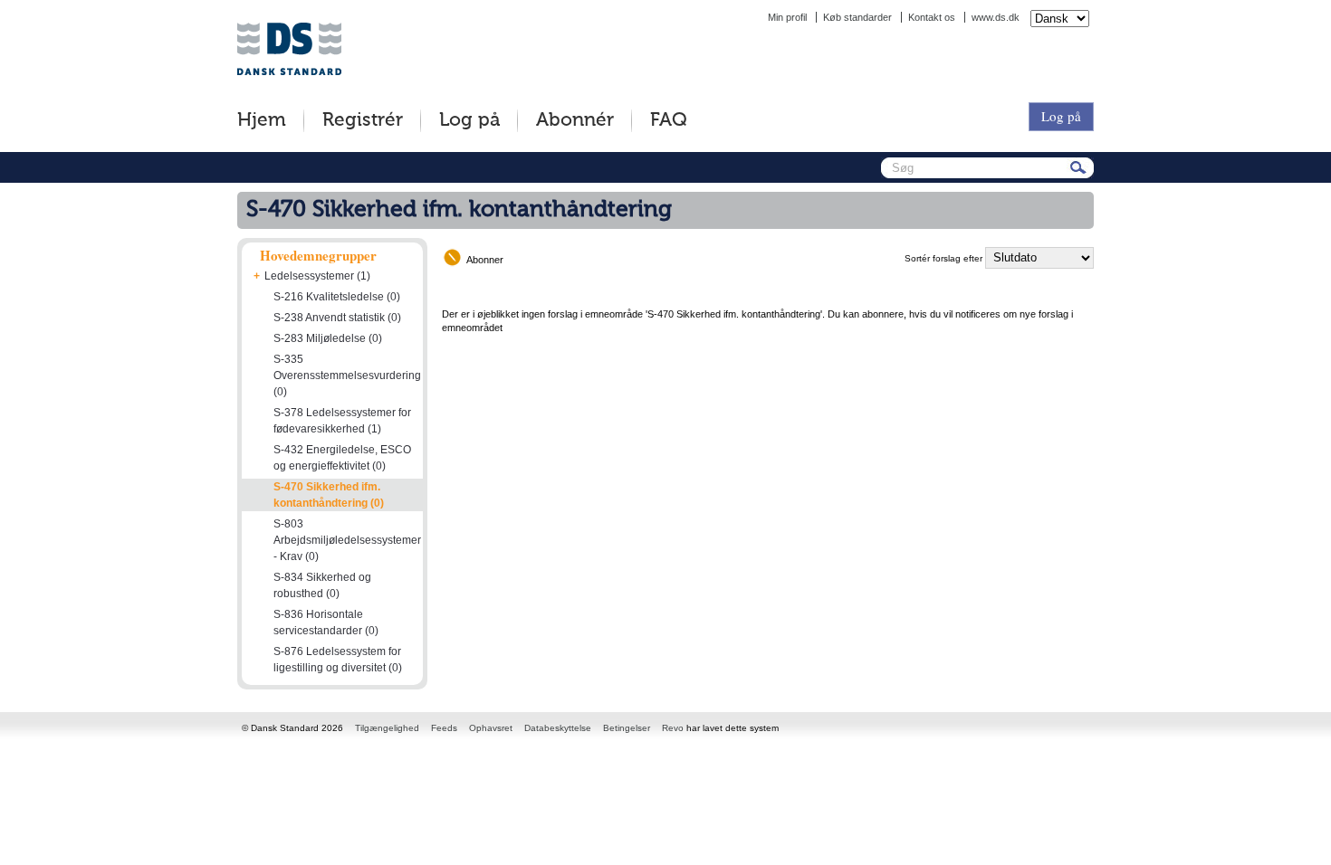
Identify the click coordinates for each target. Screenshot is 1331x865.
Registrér (362, 120)
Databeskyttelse (557, 728)
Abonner (484, 259)
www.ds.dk (996, 17)
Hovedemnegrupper (318, 255)
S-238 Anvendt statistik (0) (337, 317)
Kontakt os (931, 17)
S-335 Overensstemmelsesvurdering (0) (347, 375)
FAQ (668, 120)
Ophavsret (490, 728)
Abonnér (575, 120)
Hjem (261, 120)
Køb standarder (857, 17)
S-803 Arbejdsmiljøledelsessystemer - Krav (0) (347, 540)
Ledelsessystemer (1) (317, 276)
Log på (469, 120)
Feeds (444, 728)
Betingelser (626, 728)
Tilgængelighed (387, 728)
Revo (673, 728)
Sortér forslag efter (943, 258)
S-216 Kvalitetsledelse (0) (336, 296)
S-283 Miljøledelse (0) (327, 338)
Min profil (787, 17)
